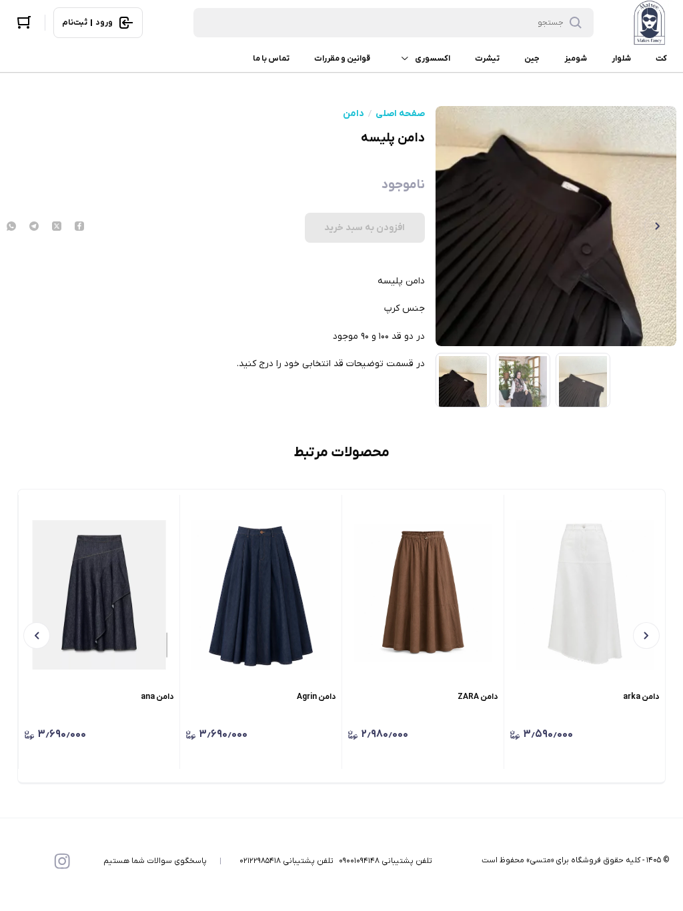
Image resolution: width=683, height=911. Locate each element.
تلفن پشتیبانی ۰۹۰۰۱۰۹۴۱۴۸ (385, 861)
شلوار (621, 58)
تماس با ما (271, 58)
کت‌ (661, 58)
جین (532, 58)
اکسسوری (432, 58)
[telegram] (34, 227)
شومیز (575, 58)
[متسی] (649, 22)
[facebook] (79, 227)
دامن (353, 114)
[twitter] (56, 227)
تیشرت (487, 58)
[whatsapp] (11, 227)
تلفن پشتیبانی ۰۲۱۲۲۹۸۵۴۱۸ (286, 861)
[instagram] (62, 861)
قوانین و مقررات (342, 58)
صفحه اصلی (400, 114)
